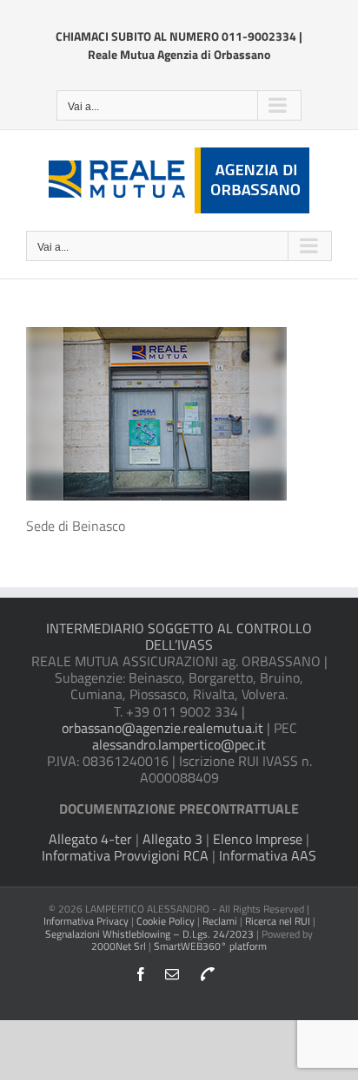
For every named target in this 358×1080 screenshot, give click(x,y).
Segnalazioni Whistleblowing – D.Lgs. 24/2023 (150, 934)
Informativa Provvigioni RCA (125, 855)
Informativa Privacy (86, 921)
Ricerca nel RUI (279, 921)
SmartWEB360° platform (210, 946)
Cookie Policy (165, 921)
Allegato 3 (172, 838)
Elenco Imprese (257, 838)
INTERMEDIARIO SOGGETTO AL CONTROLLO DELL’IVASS (179, 636)
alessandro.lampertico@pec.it (179, 744)
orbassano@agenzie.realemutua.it (162, 727)
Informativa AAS (267, 855)
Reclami (219, 921)
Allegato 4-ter (90, 838)
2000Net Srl (118, 946)
